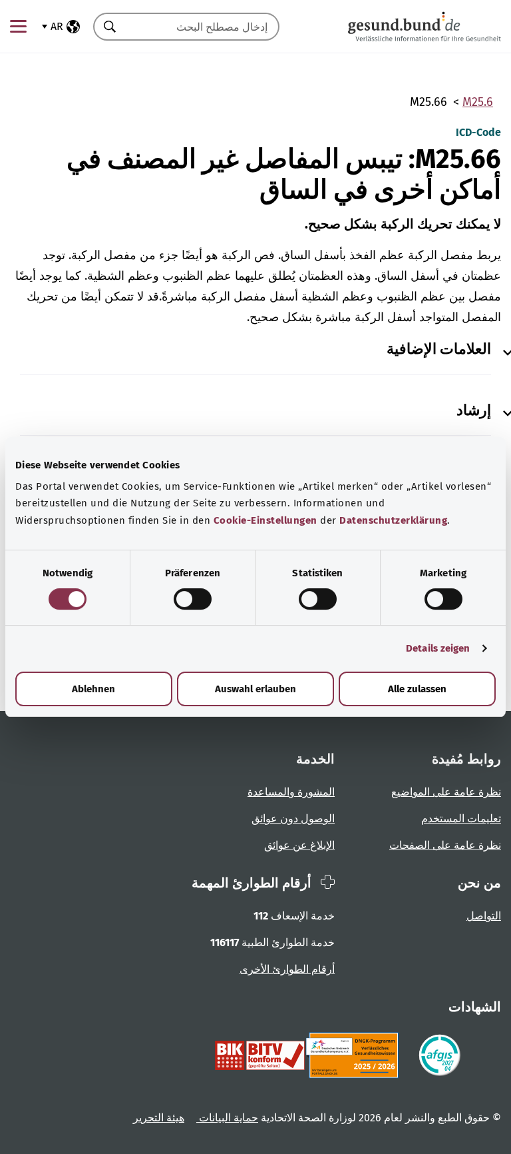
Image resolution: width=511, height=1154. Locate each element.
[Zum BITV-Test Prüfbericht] (260, 1055)
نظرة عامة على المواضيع (446, 792)
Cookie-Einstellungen (265, 520)
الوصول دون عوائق (293, 818)
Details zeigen (438, 648)
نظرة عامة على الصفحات (445, 845)
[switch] (193, 599)
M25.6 (477, 102)
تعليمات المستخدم (461, 818)
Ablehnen (93, 689)
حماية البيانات (227, 1117)
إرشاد (473, 410)
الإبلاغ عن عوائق (299, 845)
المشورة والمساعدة (291, 792)
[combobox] (202, 27)
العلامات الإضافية (439, 349)
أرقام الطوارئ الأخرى (287, 969)
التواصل (483, 915)
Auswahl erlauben (255, 689)
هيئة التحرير (158, 1117)
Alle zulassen (417, 689)
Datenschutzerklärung (393, 520)
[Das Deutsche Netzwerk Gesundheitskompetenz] (355, 1055)
